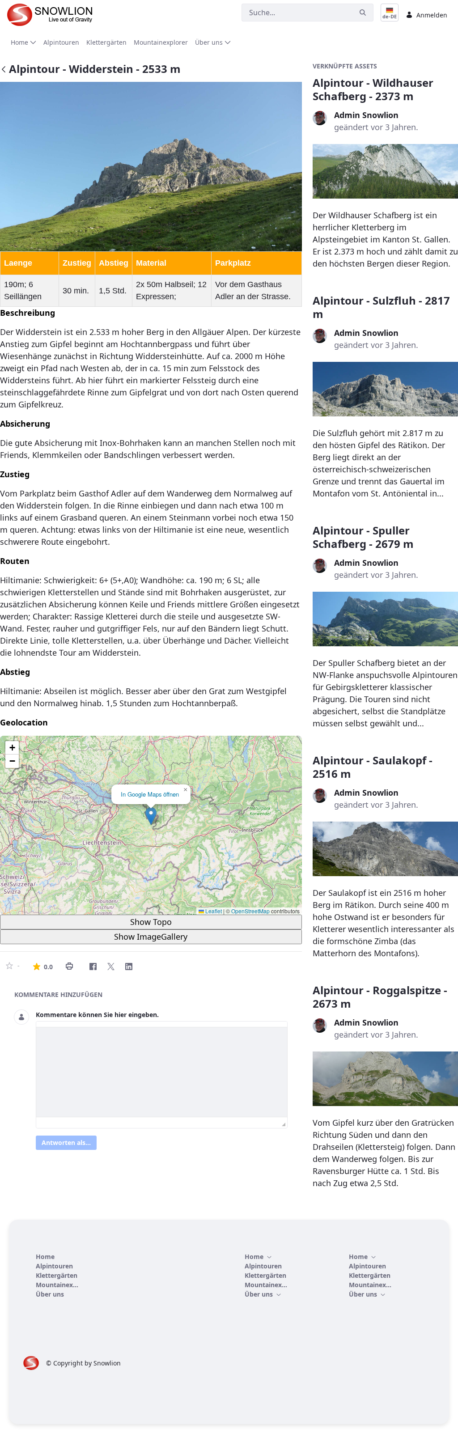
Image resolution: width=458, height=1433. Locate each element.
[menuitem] (23, 42)
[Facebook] (93, 966)
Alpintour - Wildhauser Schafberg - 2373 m (373, 89)
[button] (151, 816)
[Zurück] (3, 70)
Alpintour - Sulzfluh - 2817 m (381, 307)
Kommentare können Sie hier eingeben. (97, 1014)
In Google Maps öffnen (150, 794)
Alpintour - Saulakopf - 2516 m (373, 767)
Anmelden (431, 15)
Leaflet (213, 911)
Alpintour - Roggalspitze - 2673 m (380, 997)
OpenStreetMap (250, 911)
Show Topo (151, 921)
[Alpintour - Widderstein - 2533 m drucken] (69, 966)
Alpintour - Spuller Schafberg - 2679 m (363, 537)
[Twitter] (111, 966)
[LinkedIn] (129, 966)
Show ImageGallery (150, 936)
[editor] (161, 1072)
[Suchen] (362, 12)
